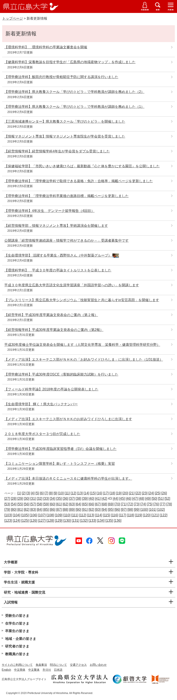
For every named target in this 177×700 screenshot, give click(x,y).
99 (137, 509)
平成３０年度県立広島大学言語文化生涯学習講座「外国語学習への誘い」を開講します (71, 285)
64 (78, 504)
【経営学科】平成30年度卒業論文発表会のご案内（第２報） (51, 315)
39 (85, 498)
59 (46, 504)
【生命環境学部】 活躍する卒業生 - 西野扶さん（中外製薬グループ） (58, 255)
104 (16, 515)
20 (125, 493)
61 (59, 504)
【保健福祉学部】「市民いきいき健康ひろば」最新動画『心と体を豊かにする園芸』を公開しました (82, 166)
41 (98, 498)
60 (52, 504)
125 (25, 520)
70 (117, 504)
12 (73, 493)
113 (90, 515)
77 (162, 504)
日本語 (58, 669)
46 (128, 498)
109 (59, 515)
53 (7, 504)
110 (67, 515)
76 (156, 504)
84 (39, 509)
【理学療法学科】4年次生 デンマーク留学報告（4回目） (49, 211)
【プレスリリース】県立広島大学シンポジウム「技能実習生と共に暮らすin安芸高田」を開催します (81, 300)
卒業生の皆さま (17, 631)
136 (117, 520)
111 (74, 515)
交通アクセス (78, 664)
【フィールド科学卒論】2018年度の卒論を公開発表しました (51, 389)
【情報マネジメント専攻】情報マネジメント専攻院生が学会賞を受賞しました (64, 136)
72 (130, 504)
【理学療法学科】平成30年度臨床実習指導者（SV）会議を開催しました (60, 449)
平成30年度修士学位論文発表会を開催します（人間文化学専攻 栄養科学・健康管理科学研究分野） (82, 344)
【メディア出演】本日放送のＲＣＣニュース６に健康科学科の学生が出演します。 (68, 478)
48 (141, 498)
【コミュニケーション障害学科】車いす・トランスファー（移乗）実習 (59, 463)
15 (93, 493)
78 (169, 504)
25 (158, 493)
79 (7, 509)
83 (33, 509)
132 (84, 520)
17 (106, 493)
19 (119, 493)
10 (61, 493)
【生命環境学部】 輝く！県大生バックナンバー (41, 404)
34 (52, 498)
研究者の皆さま (17, 646)
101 (152, 509)
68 (104, 504)
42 (104, 498)
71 (124, 504)
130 (67, 520)
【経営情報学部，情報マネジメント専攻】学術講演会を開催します (56, 225)
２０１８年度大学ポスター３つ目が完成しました (42, 434)
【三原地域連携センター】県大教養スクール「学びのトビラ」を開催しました (64, 121)
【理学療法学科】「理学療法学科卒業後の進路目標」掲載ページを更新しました (66, 196)
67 (98, 504)
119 (138, 515)
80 (14, 509)
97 (124, 509)
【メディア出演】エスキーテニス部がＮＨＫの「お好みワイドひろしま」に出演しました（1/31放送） (83, 359)
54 (14, 504)
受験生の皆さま (17, 615)
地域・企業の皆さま (20, 638)
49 (148, 498)
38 (78, 498)
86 (52, 509)
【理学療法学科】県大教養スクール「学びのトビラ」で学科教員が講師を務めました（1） (74, 106)
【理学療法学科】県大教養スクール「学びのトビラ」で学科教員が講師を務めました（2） (74, 92)
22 (138, 493)
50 (154, 498)
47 (135, 498)
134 (101, 520)
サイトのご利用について (17, 664)
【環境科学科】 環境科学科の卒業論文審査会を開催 (45, 47)
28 (14, 498)
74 (143, 504)
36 (65, 498)
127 (42, 520)
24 (151, 493)
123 (8, 520)
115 (106, 515)
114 (98, 515)
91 (85, 509)
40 (91, 498)
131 (75, 520)
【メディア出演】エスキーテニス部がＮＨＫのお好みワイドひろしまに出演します (68, 419)
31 (33, 498)
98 (130, 509)
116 (114, 515)
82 (26, 509)
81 (20, 509)
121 (155, 515)
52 (167, 498)
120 (147, 515)
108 (50, 515)
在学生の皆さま (17, 623)
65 (85, 504)
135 (109, 520)
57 (33, 504)
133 (92, 520)
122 (163, 515)
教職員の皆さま (17, 654)
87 (59, 509)
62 (65, 504)
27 (7, 498)
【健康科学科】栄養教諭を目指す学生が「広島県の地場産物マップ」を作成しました (70, 62)
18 (112, 493)
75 (150, 504)
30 (26, 498)
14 (86, 493)
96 (117, 509)
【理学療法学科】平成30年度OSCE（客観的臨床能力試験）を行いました (61, 374)
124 (16, 520)
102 (161, 509)
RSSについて (58, 664)
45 (122, 498)
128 (50, 520)
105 (25, 515)
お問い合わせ (98, 664)
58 (39, 504)
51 (161, 498)
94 (104, 509)
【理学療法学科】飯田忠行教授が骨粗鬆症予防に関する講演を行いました (61, 77)
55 (20, 504)
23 (145, 493)
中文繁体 (34, 669)
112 (82, 515)
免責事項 (41, 664)
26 (164, 493)
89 (72, 509)
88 (65, 509)
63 (72, 504)
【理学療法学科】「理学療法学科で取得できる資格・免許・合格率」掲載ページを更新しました (78, 181)
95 (111, 509)
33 (46, 498)
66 (91, 504)
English (6, 669)
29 (20, 498)
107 (42, 515)
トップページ (12, 18)
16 (99, 493)
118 (130, 515)
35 (59, 498)
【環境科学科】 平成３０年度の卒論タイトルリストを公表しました (57, 270)
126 (33, 520)
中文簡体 (19, 669)
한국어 (47, 669)
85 (46, 509)
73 (137, 504)
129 (59, 520)
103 (8, 515)
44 (115, 498)
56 (26, 504)
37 (72, 498)
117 (122, 515)
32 (39, 498)
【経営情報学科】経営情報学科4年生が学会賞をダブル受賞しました (57, 151)
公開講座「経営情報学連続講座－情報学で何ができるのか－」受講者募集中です (66, 240)
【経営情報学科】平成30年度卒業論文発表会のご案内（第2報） (53, 330)
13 (80, 493)
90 (78, 509)
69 (111, 504)
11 (67, 493)
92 (91, 509)
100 (144, 509)
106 (33, 515)
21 (132, 493)
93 (98, 509)
